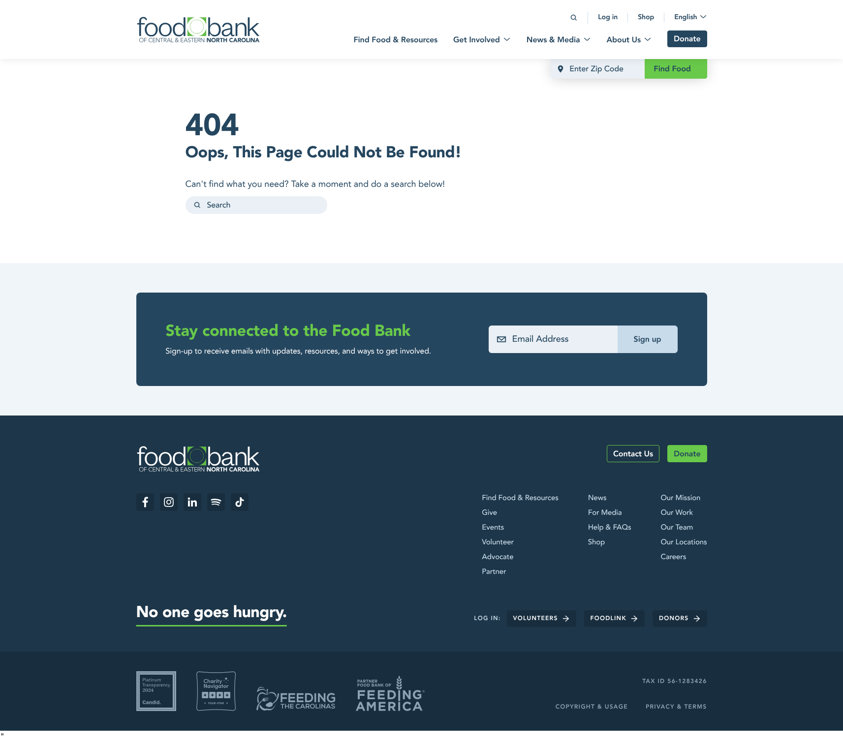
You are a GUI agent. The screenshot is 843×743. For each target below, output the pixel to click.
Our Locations (683, 542)
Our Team (676, 528)
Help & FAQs (609, 528)
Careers (673, 557)
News (597, 498)
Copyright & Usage (592, 707)
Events (493, 528)
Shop (596, 542)
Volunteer (498, 542)
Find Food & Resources (520, 498)
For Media (605, 513)
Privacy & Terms (676, 707)
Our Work (676, 513)
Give (489, 513)
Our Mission (680, 498)
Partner (494, 572)
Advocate (497, 557)
